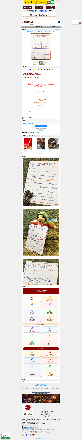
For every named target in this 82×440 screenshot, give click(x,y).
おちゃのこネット (43, 438)
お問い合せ (54, 26)
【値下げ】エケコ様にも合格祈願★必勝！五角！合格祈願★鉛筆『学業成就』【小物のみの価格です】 (28, 149)
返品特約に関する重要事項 (28, 123)
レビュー (24, 379)
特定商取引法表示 (38, 385)
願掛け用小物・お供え (56, 29)
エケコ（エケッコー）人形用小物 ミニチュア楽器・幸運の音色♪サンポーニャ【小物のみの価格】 (41, 149)
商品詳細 (24, 66)
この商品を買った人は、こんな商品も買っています (32, 135)
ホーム (37, 384)
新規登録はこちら (39, 26)
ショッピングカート (59, 22)
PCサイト (58, 0)
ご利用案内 (45, 385)
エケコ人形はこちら (41, 105)
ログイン (26, 26)
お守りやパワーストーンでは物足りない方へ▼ (41, 392)
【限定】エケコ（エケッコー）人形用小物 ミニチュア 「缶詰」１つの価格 (53, 149)
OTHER (23, 156)
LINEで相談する (5, 438)
